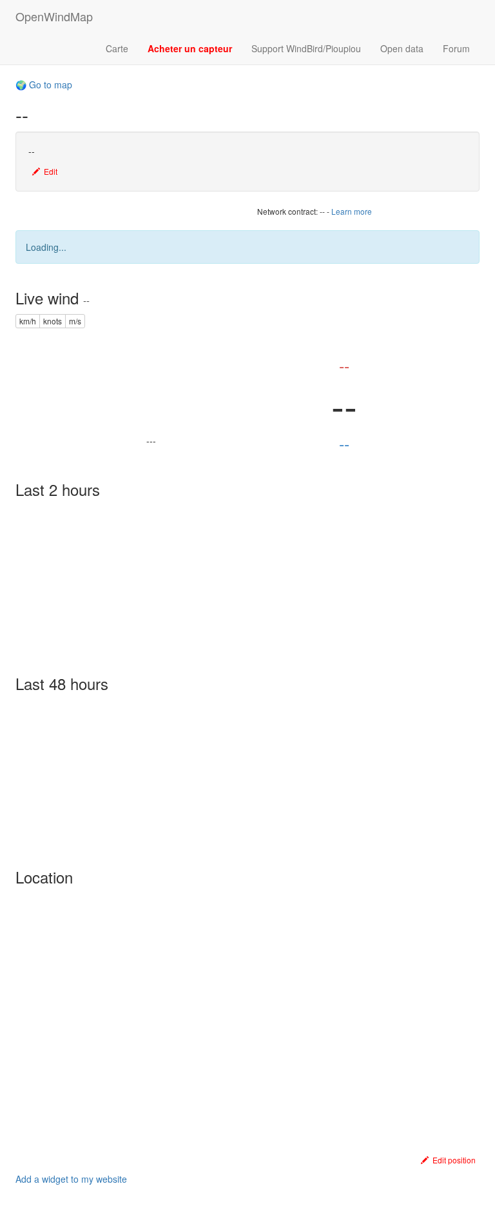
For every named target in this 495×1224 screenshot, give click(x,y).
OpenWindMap (54, 16)
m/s (75, 320)
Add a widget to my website (71, 1178)
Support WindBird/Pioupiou (306, 48)
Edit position (452, 1159)
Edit (48, 171)
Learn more (351, 211)
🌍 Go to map (43, 84)
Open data (401, 48)
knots (52, 320)
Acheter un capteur (190, 48)
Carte (117, 48)
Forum (456, 48)
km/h (27, 320)
